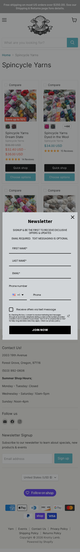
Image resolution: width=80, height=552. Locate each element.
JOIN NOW (40, 330)
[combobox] (18, 295)
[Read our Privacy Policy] (68, 315)
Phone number (18, 286)
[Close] (73, 217)
